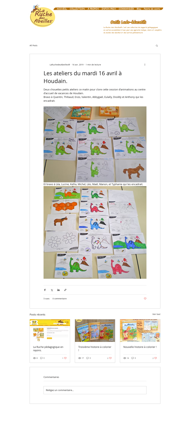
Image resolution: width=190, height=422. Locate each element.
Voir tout (156, 314)
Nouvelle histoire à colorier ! (140, 347)
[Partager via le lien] (65, 290)
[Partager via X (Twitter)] (51, 290)
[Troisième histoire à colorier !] (95, 330)
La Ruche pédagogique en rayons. (48, 348)
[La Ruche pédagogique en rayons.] (50, 330)
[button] (157, 45)
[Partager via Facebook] (45, 290)
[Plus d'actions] (144, 64)
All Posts (33, 45)
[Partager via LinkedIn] (58, 290)
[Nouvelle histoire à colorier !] (140, 330)
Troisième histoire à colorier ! (94, 348)
